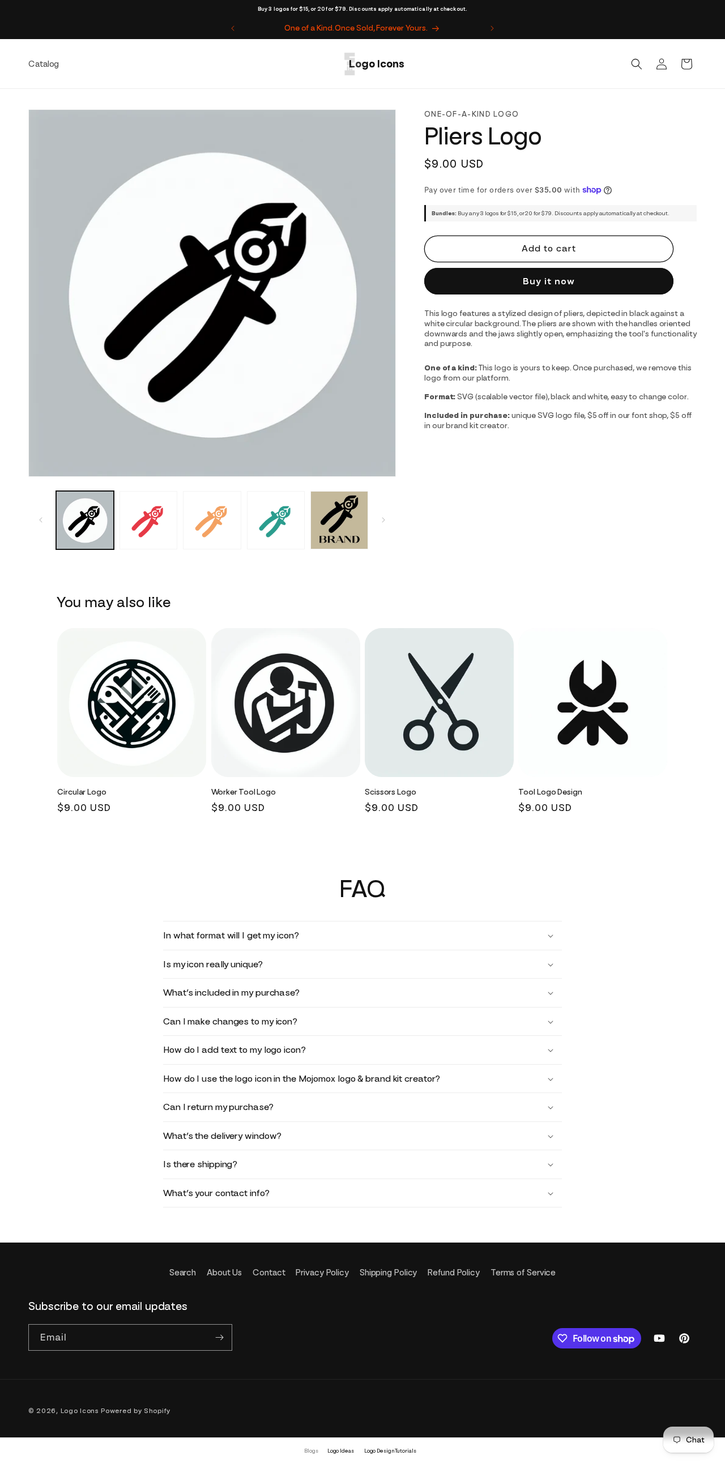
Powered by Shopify (135, 1411)
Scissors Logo (390, 791)
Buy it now (549, 281)
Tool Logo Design (550, 791)
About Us (224, 1272)
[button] (636, 64)
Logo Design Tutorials (390, 1451)
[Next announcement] (492, 28)
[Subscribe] (219, 1337)
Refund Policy (454, 1272)
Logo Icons (80, 1411)
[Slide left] (40, 519)
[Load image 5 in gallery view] (339, 520)
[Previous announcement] (232, 28)
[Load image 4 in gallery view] (276, 520)
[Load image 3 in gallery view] (212, 520)
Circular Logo (81, 791)
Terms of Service (523, 1272)
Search (182, 1272)
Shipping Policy (388, 1272)
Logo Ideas (340, 1451)
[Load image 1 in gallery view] (85, 520)
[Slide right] (383, 519)
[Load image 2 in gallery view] (148, 520)
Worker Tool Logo (243, 791)
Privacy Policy (322, 1272)
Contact (269, 1272)
